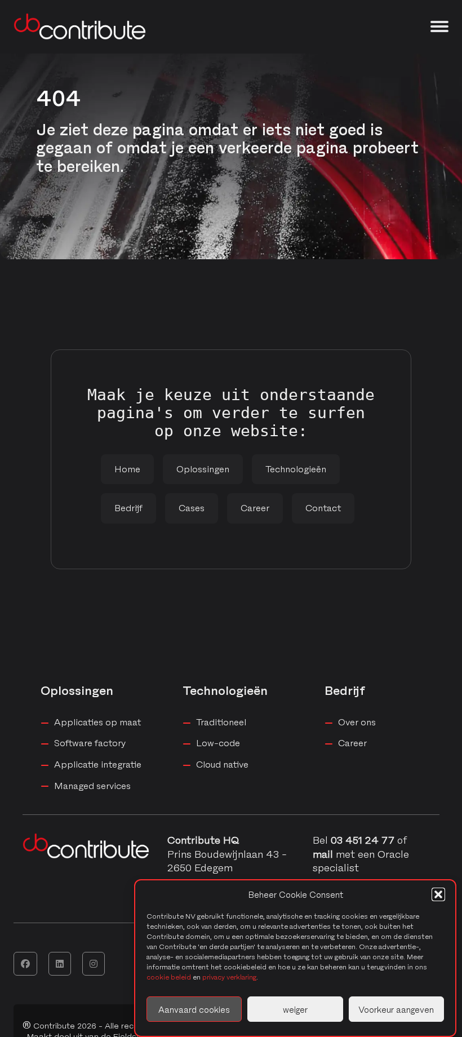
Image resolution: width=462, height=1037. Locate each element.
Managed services (92, 785)
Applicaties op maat (97, 722)
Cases (192, 507)
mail (324, 854)
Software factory (90, 742)
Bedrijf (128, 507)
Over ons (357, 722)
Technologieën (295, 469)
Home (127, 469)
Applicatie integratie (97, 764)
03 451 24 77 (362, 840)
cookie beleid (168, 977)
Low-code (218, 742)
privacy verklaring (229, 977)
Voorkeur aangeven (396, 1009)
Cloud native (222, 764)
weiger (295, 1009)
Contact (323, 507)
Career (255, 507)
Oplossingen (202, 469)
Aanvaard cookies (194, 1009)
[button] (438, 894)
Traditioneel (221, 722)
